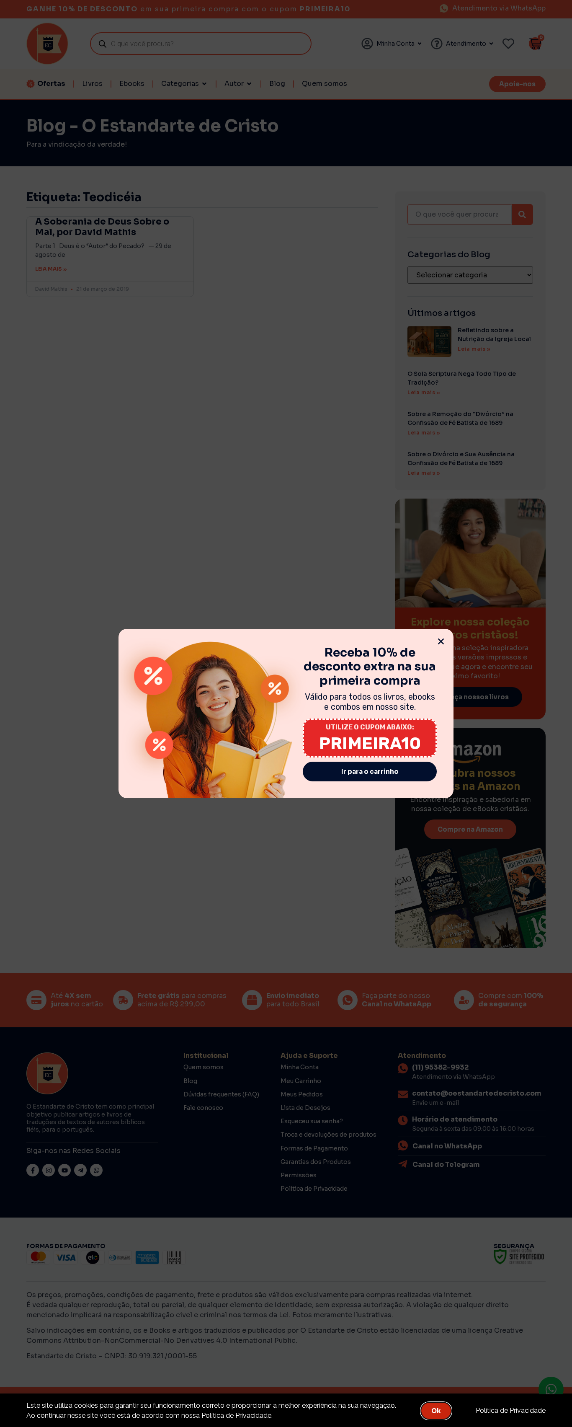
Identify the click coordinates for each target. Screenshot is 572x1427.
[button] (441, 641)
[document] (286, 713)
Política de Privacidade (511, 1410)
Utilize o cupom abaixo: (370, 727)
